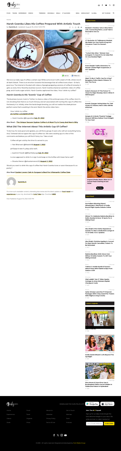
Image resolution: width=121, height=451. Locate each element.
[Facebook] (102, 5)
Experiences (11, 414)
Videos (30, 13)
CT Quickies (66, 13)
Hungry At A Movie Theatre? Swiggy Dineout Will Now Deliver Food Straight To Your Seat (99, 118)
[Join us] (66, 75)
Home (9, 20)
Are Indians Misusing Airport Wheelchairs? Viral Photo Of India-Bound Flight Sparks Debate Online (98, 205)
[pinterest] (78, 27)
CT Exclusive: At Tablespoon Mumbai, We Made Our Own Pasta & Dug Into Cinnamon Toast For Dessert (98, 42)
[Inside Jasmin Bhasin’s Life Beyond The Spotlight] (99, 343)
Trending (42, 13)
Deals (58, 13)
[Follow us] (76, 75)
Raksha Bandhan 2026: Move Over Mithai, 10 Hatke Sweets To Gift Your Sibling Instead (98, 256)
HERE (54, 194)
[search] (112, 13)
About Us (49, 410)
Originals (50, 13)
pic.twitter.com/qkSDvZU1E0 (21, 114)
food (64, 191)
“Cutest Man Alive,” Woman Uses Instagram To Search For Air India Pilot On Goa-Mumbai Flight (99, 55)
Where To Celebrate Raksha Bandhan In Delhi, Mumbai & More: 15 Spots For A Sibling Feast (99, 218)
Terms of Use (50, 422)
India (77, 13)
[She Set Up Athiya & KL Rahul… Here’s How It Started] (99, 315)
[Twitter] (110, 5)
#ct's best (87, 214)
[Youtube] (106, 5)
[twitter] (73, 27)
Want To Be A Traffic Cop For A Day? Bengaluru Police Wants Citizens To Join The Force (98, 80)
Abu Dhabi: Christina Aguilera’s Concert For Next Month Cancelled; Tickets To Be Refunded (99, 243)
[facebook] (70, 27)
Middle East (85, 13)
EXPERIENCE (22, 13)
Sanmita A (13, 27)
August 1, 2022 (39, 145)
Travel (14, 13)
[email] (81, 27)
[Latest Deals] (99, 137)
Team (68, 418)
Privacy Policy (50, 418)
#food (86, 114)
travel (68, 191)
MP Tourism (106, 13)
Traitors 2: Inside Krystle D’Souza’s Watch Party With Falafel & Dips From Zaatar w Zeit (98, 268)
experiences (11, 194)
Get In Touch (70, 410)
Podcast (69, 422)
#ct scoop (87, 51)
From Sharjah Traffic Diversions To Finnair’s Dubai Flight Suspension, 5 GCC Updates (98, 67)
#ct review (88, 38)
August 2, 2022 (46, 161)
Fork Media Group (79, 443)
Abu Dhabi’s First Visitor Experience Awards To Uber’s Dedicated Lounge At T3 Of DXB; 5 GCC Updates (99, 230)
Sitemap (69, 414)
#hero (86, 324)
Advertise (49, 414)
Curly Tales (37, 194)
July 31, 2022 (39, 118)
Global (94, 13)
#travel (87, 25)
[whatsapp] (75, 27)
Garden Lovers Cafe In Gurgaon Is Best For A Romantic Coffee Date (42, 172)
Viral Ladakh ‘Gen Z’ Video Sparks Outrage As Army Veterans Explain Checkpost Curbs (97, 281)
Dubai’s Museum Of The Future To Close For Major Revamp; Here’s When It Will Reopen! (99, 93)
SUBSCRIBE (109, 423)
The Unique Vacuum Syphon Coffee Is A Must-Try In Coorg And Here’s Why (47, 122)
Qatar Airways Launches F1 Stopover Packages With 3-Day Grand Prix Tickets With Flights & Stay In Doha (99, 294)
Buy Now (100, 188)
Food (8, 13)
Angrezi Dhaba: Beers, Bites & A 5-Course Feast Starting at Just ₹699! (99, 181)
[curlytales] (12, 406)
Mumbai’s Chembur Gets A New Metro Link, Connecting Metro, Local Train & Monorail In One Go (99, 29)
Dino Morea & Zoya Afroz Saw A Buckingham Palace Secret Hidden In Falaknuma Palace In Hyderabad (98, 384)
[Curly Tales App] (92, 404)
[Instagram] (113, 5)
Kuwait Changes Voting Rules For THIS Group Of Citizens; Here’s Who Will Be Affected (99, 105)
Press (28, 422)
